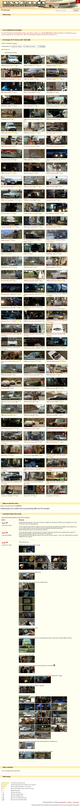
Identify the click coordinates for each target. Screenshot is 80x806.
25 (57, 213)
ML (36, 321)
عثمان (39, 33)
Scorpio (31, 186)
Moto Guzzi (4, 361)
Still (2, 455)
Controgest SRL (62, 802)
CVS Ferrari (27, 146)
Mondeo (54, 173)
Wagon (26, 242)
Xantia (32, 133)
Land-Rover (27, 240)
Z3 (27, 106)
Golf (12, 468)
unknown (32, 146)
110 (36, 240)
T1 (10, 280)
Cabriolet (61, 455)
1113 (12, 321)
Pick (32, 361)
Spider (58, 361)
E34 (32, 79)
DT (7, 495)
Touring (30, 92)
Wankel (54, 361)
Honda (48, 200)
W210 (58, 309)
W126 (64, 320)
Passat (13, 482)
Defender (32, 240)
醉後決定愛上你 (50, 33)
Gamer (15, 43)
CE (10, 307)
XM (54, 133)
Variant (37, 482)
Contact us (69, 802)
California (14, 361)
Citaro (36, 307)
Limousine (57, 146)
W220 (42, 334)
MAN (2, 253)
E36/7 (30, 106)
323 (31, 267)
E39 (54, 79)
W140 (19, 334)
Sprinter (60, 334)
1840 (63, 293)
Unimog (57, 348)
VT (5, 213)
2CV (54, 119)
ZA (52, 495)
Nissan (28, 361)
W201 (13, 294)
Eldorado (56, 106)
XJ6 (6, 227)
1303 (57, 455)
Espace (10, 428)
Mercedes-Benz (5, 280)
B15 (29, 495)
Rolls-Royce (52, 428)
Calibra (54, 374)
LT (34, 469)
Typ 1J (17, 468)
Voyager (37, 119)
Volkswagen (52, 455)
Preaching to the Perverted (14, 33)
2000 (54, 253)
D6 (7, 119)
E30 (13, 79)
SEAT (50, 442)
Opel (5, 374)
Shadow (61, 428)
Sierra (53, 186)
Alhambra (55, 442)
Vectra (8, 415)
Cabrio (9, 79)
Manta (5, 388)
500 (8, 213)
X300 (35, 227)
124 (32, 442)
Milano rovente (34, 33)
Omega (31, 388)
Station (39, 240)
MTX (51, 200)
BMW (50, 65)
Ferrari (51, 159)
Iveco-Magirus (50, 213)
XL (28, 213)
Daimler (51, 146)
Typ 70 (62, 468)
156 (11, 65)
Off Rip (43, 33)
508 (36, 294)
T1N (64, 334)
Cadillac (51, 106)
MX (11, 495)
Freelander (58, 240)
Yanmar (26, 495)
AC (6, 159)
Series (9, 159)
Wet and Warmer (59, 33)
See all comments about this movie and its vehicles (16, 517)
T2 (39, 294)
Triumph (28, 455)
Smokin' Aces (25, 33)
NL (7, 267)
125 (54, 200)
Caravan (34, 374)
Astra (8, 374)
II (18, 441)
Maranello (58, 159)
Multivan (55, 468)
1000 (9, 361)
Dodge (28, 159)
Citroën (51, 119)
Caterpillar (4, 119)
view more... (53, 34)
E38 (9, 106)
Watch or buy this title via (7, 506)
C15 (9, 133)
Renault (6, 428)
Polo (57, 482)
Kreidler (3, 240)
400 (36, 442)
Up (34, 361)
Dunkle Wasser (9, 34)
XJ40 (9, 227)
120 (55, 213)
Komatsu (48, 227)
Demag (3, 159)
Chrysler (28, 119)
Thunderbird (10, 200)
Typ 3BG (19, 482)
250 (9, 495)
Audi (27, 65)
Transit (31, 200)
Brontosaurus (45, 34)
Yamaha (3, 495)
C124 (13, 307)
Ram (31, 159)
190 (11, 294)
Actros (59, 293)
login (8, 770)
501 (53, 92)
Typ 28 (37, 469)
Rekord (31, 401)
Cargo (8, 173)
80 (30, 65)
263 (9, 267)
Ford (5, 173)
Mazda (28, 267)
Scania (28, 442)
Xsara (9, 146)
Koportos (38, 34)
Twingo (33, 428)
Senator (54, 401)
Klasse (58, 307)
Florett (7, 240)
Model (30, 173)
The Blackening (68, 33)
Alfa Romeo (7, 65)
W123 (38, 348)
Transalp (35, 213)
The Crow (3, 33)
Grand (33, 119)
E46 (54, 65)
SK (59, 280)
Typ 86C (62, 482)
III (17, 361)
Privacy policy (76, 802)
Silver (56, 428)
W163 (39, 321)
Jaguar (3, 227)
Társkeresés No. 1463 (20, 34)
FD (52, 227)
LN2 (37, 280)
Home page (6, 10)
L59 (15, 321)
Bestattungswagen (51, 309)
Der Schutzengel (31, 34)
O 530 (40, 307)
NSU (50, 361)
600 (30, 213)
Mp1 (66, 293)
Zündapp (48, 495)
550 (54, 159)
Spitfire (33, 455)
